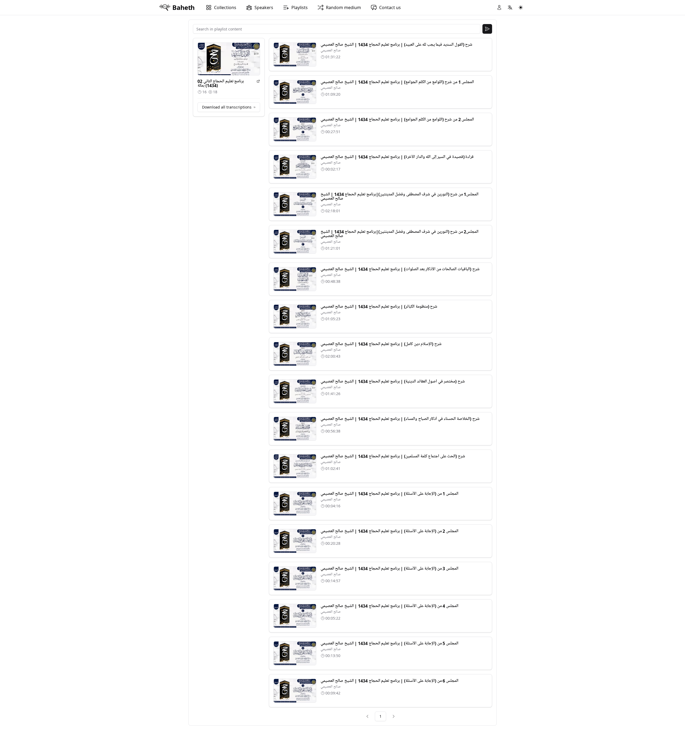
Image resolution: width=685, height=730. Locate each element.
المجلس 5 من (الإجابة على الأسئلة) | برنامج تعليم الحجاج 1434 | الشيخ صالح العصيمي (389, 643)
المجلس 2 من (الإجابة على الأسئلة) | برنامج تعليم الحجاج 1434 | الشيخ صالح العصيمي (389, 531)
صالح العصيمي (331, 50)
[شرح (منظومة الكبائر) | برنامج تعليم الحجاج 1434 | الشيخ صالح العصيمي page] (294, 316)
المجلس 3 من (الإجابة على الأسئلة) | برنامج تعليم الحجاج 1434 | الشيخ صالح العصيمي (389, 568)
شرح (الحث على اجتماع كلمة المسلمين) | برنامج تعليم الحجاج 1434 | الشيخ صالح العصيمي (393, 456)
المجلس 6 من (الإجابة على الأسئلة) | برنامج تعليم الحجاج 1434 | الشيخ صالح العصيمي (389, 681)
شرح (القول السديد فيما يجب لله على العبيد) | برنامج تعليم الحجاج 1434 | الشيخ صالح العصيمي (397, 45)
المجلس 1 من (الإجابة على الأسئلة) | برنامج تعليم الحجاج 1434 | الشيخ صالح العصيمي (389, 494)
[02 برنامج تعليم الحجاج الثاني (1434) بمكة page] (258, 81)
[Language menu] (510, 7)
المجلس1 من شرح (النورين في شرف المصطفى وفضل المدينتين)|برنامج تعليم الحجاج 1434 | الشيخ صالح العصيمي (400, 196)
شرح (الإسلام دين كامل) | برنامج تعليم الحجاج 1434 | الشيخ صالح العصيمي (381, 344)
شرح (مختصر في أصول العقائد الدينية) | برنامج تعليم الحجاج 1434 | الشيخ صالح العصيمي (393, 381)
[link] (367, 716)
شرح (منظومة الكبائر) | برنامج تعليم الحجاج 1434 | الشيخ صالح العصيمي (379, 306)
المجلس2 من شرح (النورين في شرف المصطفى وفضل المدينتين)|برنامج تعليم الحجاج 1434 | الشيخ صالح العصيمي (400, 234)
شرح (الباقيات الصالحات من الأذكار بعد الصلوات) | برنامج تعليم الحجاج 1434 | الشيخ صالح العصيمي (400, 269)
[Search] (487, 29)
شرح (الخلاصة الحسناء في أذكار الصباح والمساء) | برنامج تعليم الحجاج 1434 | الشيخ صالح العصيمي (400, 419)
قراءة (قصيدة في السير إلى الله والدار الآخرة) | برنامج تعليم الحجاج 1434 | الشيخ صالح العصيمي (397, 157)
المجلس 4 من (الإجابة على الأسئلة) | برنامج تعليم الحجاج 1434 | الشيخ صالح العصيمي (389, 606)
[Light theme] (521, 7)
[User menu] (499, 7)
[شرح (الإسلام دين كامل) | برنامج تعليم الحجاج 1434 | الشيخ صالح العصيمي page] (294, 354)
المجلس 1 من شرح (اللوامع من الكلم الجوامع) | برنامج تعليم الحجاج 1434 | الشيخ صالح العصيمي (397, 82)
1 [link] (380, 716)
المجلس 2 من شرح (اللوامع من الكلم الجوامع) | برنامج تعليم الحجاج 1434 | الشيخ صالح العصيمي (397, 119)
